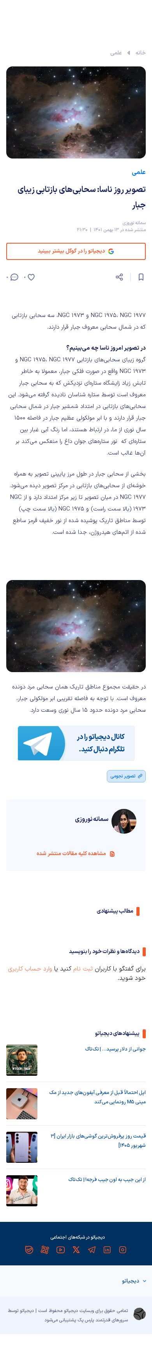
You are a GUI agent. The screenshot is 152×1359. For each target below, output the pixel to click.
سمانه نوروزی (134, 223)
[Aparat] (45, 1250)
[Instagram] (123, 1250)
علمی (116, 53)
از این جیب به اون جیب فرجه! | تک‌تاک (107, 1180)
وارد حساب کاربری (30, 969)
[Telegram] (91, 1250)
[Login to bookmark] (141, 277)
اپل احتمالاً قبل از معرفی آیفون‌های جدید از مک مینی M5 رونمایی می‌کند (97, 1097)
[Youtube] (60, 1250)
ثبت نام (83, 969)
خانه (141, 53)
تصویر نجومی (122, 776)
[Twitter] (76, 1250)
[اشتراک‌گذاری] (119, 277)
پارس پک (86, 1320)
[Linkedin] (107, 1250)
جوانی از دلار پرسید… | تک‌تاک (115, 1049)
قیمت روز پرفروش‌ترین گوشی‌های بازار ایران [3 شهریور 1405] (98, 1141)
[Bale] (29, 1250)
